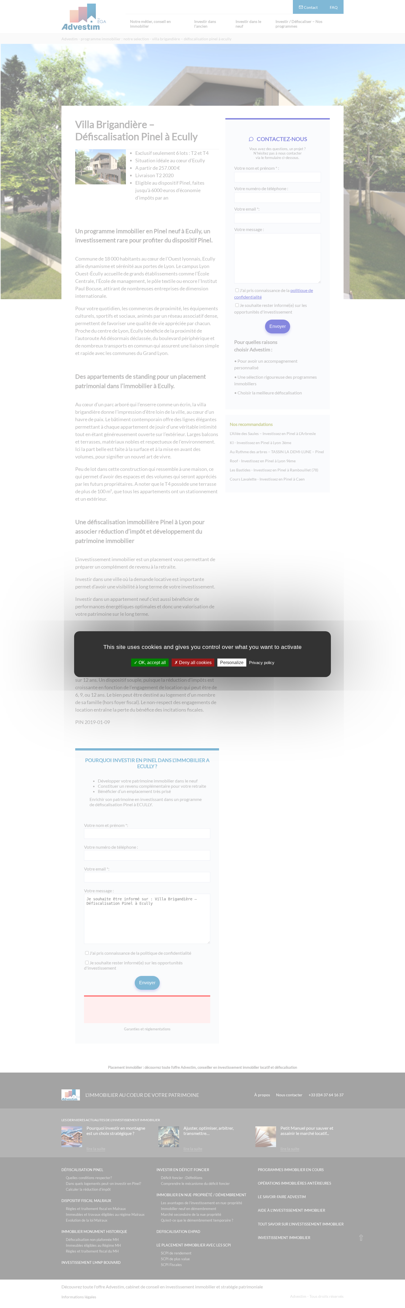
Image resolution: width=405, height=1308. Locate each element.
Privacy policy (261, 662)
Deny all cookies (195, 662)
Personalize (232, 662)
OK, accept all (151, 662)
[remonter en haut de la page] (361, 1237)
